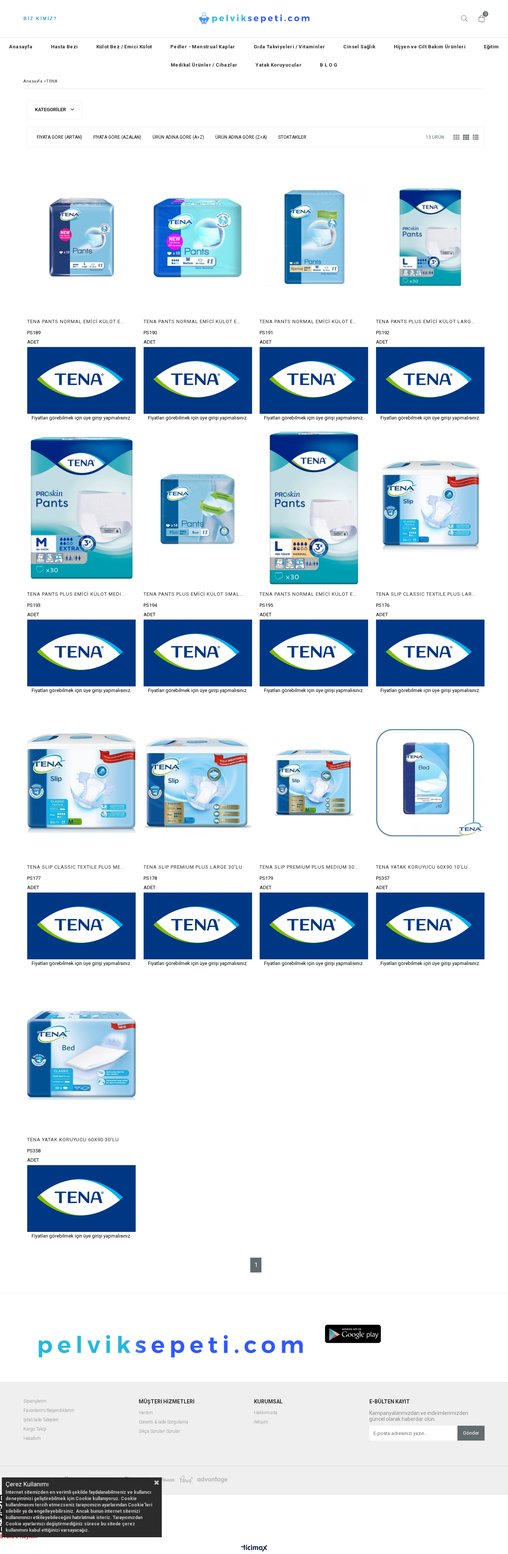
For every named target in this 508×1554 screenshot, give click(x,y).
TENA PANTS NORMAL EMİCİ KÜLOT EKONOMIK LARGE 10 (77, 321)
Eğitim (491, 46)
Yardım (146, 1412)
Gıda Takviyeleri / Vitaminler (289, 46)
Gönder (471, 1433)
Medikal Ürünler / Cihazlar (204, 65)
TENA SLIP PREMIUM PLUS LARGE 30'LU (193, 867)
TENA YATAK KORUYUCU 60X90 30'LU (73, 1139)
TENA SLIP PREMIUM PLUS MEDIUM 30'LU (309, 867)
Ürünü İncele (107, 288)
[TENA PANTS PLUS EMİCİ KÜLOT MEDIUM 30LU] (81, 510)
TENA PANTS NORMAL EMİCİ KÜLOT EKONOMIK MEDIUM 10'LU (193, 321)
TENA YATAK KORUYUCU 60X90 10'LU (422, 867)
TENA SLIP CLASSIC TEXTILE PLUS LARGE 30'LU (426, 594)
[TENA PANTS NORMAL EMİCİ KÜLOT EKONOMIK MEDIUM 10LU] (198, 237)
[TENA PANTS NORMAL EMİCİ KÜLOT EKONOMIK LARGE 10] (81, 237)
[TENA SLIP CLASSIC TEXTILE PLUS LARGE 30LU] (430, 510)
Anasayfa (20, 46)
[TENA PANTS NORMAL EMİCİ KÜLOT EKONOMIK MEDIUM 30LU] (314, 237)
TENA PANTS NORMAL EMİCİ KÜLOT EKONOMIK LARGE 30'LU (309, 594)
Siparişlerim (34, 1401)
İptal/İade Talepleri (40, 1420)
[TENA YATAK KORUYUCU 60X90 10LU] (430, 782)
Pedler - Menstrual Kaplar (202, 46)
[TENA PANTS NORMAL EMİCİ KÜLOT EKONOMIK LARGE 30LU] (314, 510)
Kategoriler (51, 109)
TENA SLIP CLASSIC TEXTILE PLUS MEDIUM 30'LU (77, 867)
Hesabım (32, 1438)
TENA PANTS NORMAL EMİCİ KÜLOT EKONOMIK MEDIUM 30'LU (309, 321)
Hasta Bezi (64, 46)
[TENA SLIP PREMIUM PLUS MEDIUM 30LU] (314, 782)
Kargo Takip (34, 1429)
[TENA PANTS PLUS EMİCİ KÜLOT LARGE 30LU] (430, 237)
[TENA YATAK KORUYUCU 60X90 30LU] (81, 1055)
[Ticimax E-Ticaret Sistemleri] (254, 1548)
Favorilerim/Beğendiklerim (48, 1410)
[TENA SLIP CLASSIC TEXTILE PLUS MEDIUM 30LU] (81, 782)
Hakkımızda (265, 1412)
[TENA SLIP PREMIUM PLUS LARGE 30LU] (198, 782)
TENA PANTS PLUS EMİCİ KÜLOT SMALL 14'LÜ (193, 594)
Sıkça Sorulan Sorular (159, 1431)
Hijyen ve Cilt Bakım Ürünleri (430, 46)
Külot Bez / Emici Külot (124, 46)
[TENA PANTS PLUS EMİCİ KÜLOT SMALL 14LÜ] (198, 510)
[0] (480, 18)
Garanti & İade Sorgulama (163, 1422)
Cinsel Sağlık (359, 46)
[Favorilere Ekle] (81, 288)
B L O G (328, 65)
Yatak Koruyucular (278, 65)
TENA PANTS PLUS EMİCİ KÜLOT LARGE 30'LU (426, 321)
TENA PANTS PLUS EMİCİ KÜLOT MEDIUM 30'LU (77, 594)
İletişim (261, 1422)
